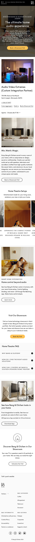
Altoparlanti (26, 500)
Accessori (26, 507)
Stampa (26, 516)
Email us (16, 106)
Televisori (26, 504)
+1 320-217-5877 (6, 102)
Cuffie (26, 496)
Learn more (9, 300)
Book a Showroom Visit (19, 48)
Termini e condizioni (9, 527)
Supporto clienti (26, 527)
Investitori (26, 523)
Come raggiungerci (6, 106)
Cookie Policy (9, 519)
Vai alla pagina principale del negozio (13, 3)
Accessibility (9, 523)
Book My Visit (19, 337)
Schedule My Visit (19, 464)
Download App (11, 424)
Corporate (26, 519)
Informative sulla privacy (9, 516)
